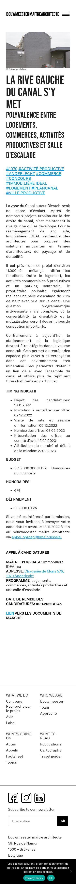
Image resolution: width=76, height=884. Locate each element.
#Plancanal (44, 188)
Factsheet (14, 756)
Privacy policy (34, 878)
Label (10, 723)
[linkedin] (39, 798)
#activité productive (41, 168)
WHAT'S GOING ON (18, 736)
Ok (51, 878)
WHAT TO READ (48, 736)
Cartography (50, 750)
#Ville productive (25, 192)
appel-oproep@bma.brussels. (37, 537)
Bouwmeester (51, 701)
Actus (11, 744)
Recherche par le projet (18, 708)
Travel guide (50, 756)
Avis (9, 717)
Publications (50, 744)
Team (44, 707)
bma (15, 21)
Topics (11, 762)
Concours (14, 701)
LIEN (10, 613)
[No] (71, 871)
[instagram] (26, 798)
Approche (48, 713)
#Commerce (48, 173)
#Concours (18, 178)
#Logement (18, 188)
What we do (17, 695)
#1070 (11, 168)
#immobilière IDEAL (26, 183)
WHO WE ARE (51, 695)
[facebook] (13, 798)
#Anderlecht (20, 173)
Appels (12, 750)
